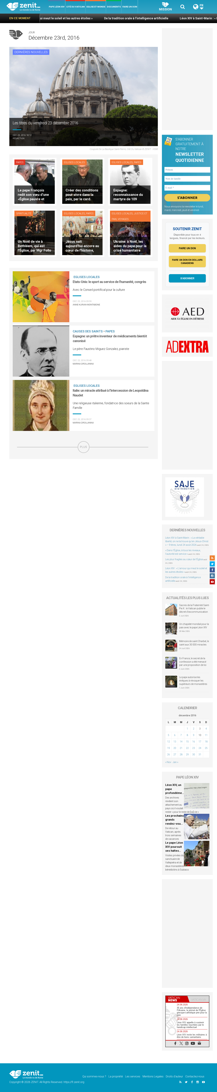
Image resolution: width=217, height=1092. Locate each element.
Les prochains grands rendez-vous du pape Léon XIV (174, 823)
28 (181, 754)
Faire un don (129, 6)
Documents (114, 6)
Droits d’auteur (174, 1076)
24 (200, 748)
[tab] (176, 999)
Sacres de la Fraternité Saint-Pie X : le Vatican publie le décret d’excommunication (194, 608)
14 (181, 741)
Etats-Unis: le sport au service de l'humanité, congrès (109, 282)
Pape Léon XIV (57, 6)
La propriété (115, 1076)
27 (174, 754)
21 (181, 748)
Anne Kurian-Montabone (86, 304)
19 (168, 748)
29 (187, 754)
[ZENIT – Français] (27, 6)
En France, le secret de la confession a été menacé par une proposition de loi (192, 661)
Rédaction (18, 138)
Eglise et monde (95, 6)
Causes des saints (88, 331)
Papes (20, 162)
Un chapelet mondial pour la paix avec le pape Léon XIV (194, 626)
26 (168, 754)
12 (168, 741)
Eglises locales (74, 162)
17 (200, 741)
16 (193, 741)
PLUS (83, 447)
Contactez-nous (194, 1076)
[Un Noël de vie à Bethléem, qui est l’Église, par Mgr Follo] (34, 232)
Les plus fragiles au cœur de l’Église (184, 559)
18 (206, 741)
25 (206, 748)
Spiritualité (23, 213)
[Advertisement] (83, 477)
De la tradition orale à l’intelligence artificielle (92, 18)
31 (200, 754)
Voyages (123, 219)
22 (187, 748)
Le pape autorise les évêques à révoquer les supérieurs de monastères (193, 680)
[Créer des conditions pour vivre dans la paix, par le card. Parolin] (82, 181)
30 (193, 754)
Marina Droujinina (83, 363)
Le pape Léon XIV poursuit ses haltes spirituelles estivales (174, 850)
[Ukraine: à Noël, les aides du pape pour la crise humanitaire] (130, 232)
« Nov (168, 762)
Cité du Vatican (75, 6)
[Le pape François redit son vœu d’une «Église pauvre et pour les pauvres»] (34, 181)
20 (174, 748)
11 (206, 735)
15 (187, 741)
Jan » (175, 762)
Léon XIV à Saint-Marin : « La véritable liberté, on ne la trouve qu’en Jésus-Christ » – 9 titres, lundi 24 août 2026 (186, 541)
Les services (132, 1076)
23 (193, 748)
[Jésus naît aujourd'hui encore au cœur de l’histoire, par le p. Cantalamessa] (82, 232)
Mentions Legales (153, 1076)
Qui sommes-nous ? (94, 1076)
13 (174, 741)
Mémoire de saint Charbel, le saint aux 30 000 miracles (194, 643)
